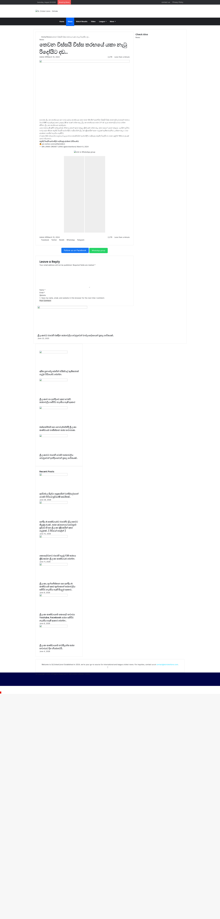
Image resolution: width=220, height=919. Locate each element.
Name (42, 290)
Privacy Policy (178, 2)
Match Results (81, 21)
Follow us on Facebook (75, 250)
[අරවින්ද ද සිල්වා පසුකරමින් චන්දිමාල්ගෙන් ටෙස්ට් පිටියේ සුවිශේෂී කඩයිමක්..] (53, 475)
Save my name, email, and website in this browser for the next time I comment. (73, 298)
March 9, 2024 (82, 147)
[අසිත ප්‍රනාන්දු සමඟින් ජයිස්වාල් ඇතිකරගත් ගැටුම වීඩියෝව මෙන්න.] (53, 353)
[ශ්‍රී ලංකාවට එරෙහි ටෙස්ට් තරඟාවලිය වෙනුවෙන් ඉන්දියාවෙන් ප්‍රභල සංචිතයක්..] (53, 436)
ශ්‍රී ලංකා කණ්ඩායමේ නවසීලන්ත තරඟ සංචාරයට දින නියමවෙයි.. (56, 647)
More (112, 21)
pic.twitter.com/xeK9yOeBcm (53, 144)
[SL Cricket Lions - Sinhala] (47, 11)
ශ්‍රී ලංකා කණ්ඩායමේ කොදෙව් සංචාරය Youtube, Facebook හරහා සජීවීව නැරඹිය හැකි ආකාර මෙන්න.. (57, 617)
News (70, 21)
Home (61, 21)
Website (42, 295)
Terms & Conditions (117, 667)
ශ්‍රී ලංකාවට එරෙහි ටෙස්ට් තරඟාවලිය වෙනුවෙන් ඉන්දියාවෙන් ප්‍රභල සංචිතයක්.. (58, 456)
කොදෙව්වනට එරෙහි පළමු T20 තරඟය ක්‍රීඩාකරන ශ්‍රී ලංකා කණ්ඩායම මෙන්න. (57, 557)
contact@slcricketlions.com (167, 664)
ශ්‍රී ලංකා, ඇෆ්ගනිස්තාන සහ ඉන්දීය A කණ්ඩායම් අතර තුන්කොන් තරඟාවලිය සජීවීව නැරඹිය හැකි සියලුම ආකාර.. (57, 586)
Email (42, 293)
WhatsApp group (98, 250)
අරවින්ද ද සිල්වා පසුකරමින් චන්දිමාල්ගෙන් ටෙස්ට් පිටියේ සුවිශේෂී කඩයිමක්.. (59, 495)
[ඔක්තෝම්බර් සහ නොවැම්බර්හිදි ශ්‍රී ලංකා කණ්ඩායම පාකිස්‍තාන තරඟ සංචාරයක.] (53, 408)
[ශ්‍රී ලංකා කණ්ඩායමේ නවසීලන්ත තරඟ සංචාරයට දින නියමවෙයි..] (53, 627)
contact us (166, 2)
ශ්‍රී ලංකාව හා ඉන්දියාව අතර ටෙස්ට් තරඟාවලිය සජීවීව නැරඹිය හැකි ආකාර (57, 401)
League (102, 21)
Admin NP (43, 57)
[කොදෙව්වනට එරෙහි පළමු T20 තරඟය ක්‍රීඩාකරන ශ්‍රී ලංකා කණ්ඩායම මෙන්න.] (53, 537)
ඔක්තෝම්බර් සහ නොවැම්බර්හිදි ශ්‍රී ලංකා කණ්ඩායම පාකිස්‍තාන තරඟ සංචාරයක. (57, 428)
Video (93, 21)
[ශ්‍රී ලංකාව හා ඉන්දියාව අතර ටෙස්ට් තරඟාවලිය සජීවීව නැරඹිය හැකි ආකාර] (53, 381)
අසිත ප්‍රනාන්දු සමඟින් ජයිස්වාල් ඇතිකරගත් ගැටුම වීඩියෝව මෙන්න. (59, 373)
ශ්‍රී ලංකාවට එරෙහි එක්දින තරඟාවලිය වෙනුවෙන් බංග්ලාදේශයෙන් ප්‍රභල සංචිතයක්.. (76, 335)
